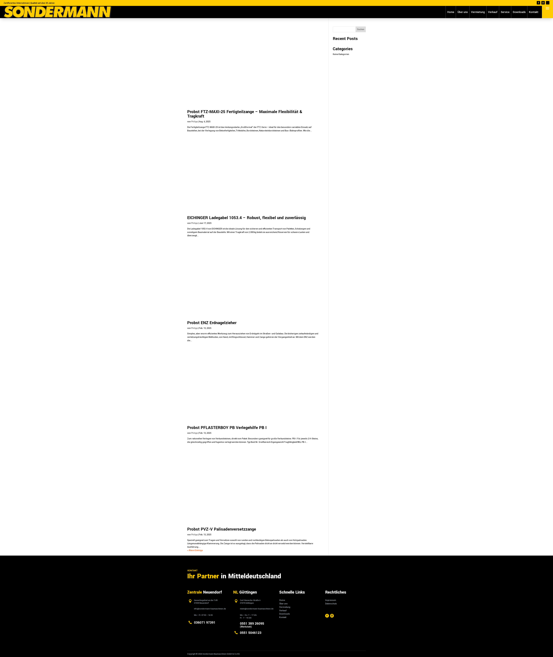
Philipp (194, 121)
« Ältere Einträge (195, 550)
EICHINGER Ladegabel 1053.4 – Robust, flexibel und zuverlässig (246, 218)
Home (450, 12)
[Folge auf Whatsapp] (547, 2)
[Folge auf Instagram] (543, 2)
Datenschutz (331, 603)
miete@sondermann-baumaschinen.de (256, 609)
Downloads (519, 12)
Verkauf (492, 12)
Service (505, 12)
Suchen (360, 29)
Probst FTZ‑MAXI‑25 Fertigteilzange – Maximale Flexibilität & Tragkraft (244, 114)
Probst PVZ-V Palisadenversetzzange (221, 529)
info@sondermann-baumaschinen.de (210, 609)
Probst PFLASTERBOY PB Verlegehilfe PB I (227, 428)
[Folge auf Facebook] (538, 2)
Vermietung (478, 12)
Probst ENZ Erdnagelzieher (211, 323)
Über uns (463, 12)
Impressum (330, 600)
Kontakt (533, 12)
